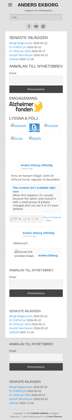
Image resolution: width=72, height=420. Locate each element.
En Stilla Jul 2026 (20, 51)
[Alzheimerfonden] (26, 111)
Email (12, 73)
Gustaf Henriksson (21, 55)
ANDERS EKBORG (38, 4)
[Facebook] (18, 125)
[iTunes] (17, 138)
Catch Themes (54, 416)
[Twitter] (34, 131)
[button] (25, 218)
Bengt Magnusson (20, 43)
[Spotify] (35, 138)
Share (48, 220)
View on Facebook (52, 217)
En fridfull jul (17, 47)
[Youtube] (51, 125)
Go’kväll (14, 59)
